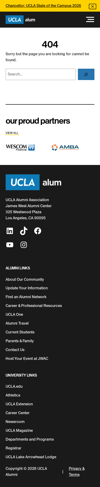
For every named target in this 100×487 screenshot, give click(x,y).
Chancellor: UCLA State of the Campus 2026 (43, 5)
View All (12, 133)
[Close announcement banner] (92, 6)
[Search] (86, 74)
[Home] (20, 19)
